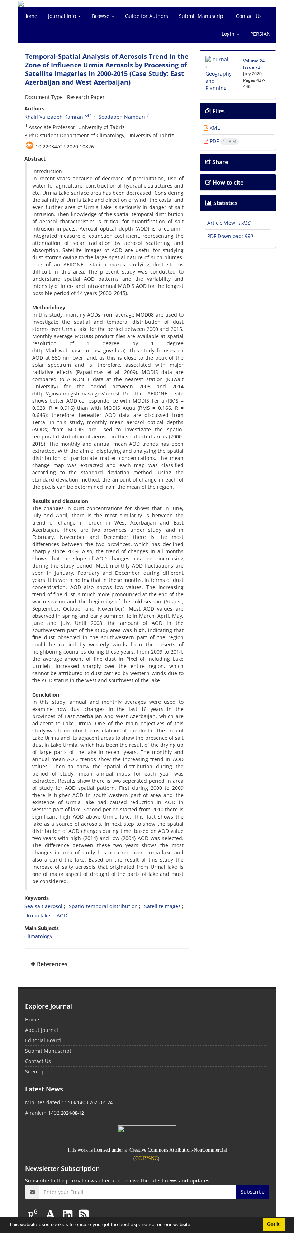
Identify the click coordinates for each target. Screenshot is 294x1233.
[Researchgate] (34, 1214)
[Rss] (83, 1214)
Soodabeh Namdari (122, 116)
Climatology (38, 936)
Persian (260, 33)
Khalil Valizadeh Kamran (53, 116)
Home (30, 16)
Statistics (225, 203)
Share (219, 162)
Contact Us (249, 16)
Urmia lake (37, 915)
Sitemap (35, 1071)
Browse (101, 16)
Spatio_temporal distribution (103, 906)
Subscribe (253, 1191)
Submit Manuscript (202, 16)
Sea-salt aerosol (43, 906)
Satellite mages (162, 906)
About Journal (41, 1029)
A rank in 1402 (42, 1112)
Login (229, 33)
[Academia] (52, 1214)
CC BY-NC (146, 1158)
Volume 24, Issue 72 (254, 64)
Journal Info (62, 16)
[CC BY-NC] (147, 1135)
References (51, 964)
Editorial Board (43, 1040)
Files (218, 111)
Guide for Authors (146, 16)
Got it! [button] (274, 1224)
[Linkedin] (69, 1214)
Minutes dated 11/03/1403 (56, 1102)
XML (214, 127)
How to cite (227, 182)
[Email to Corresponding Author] (87, 115)
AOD (62, 915)
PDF (222, 141)
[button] (194, 1225)
